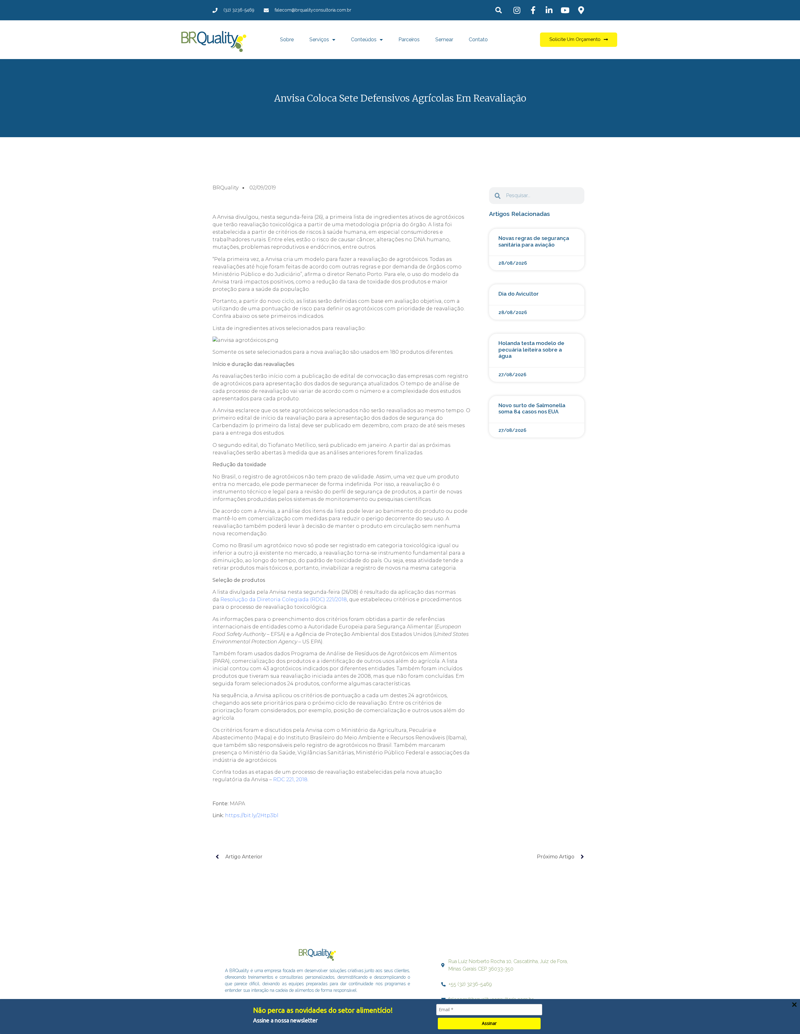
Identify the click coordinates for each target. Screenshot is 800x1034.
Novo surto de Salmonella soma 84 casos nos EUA (531, 408)
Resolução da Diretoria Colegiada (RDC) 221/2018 (283, 599)
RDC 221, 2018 (290, 779)
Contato (478, 39)
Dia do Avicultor (518, 294)
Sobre (287, 39)
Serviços (319, 39)
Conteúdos (364, 39)
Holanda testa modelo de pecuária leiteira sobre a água (531, 349)
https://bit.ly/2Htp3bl (251, 815)
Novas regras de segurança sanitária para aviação (533, 241)
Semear (444, 39)
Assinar (489, 1023)
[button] (498, 10)
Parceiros (409, 39)
